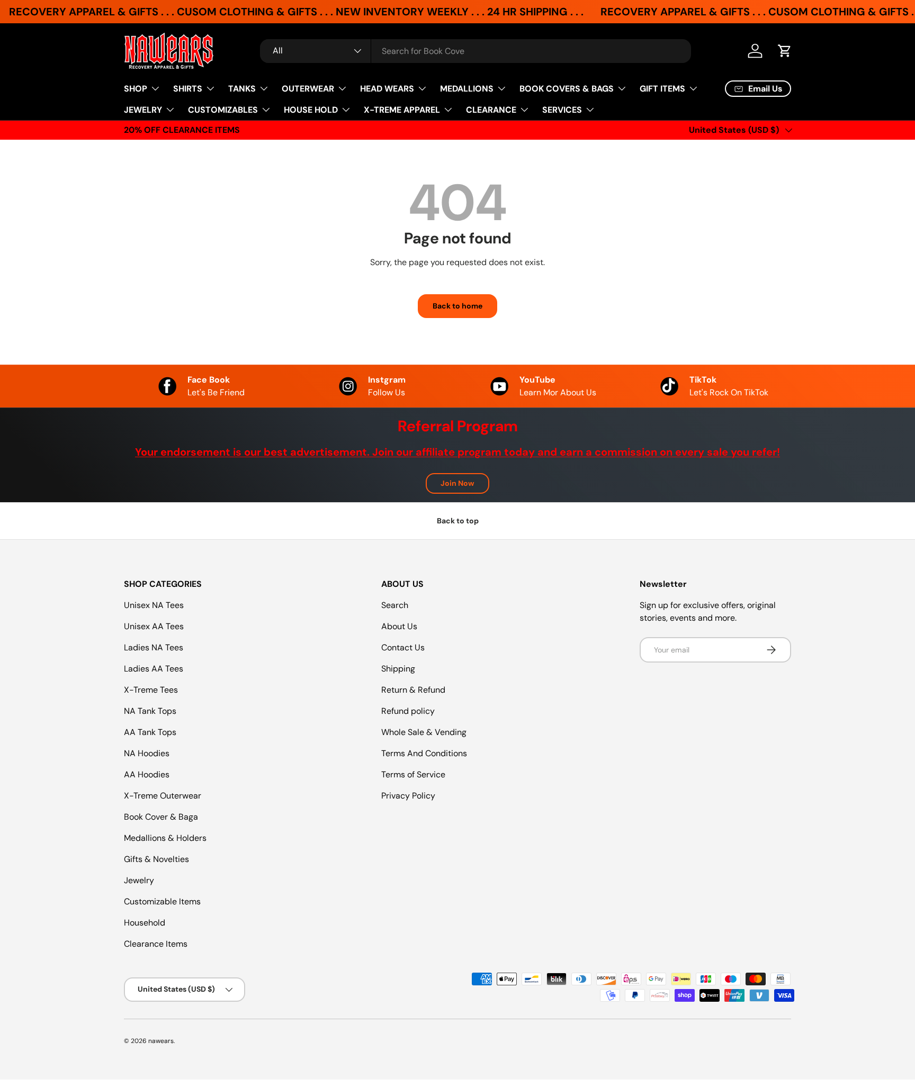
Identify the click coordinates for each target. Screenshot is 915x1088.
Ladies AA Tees (153, 668)
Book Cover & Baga (161, 816)
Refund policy (408, 711)
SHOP (135, 88)
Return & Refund (413, 689)
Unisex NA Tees (154, 605)
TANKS (242, 88)
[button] (784, 50)
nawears (161, 1041)
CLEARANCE (491, 109)
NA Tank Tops (150, 711)
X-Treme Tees (151, 689)
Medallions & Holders (165, 838)
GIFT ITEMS (662, 88)
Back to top (458, 520)
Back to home (457, 306)
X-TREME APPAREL (402, 109)
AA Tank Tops (150, 732)
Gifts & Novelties (156, 859)
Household (144, 922)
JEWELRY (143, 109)
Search (394, 605)
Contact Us (403, 647)
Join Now (457, 483)
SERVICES (562, 109)
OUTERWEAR (308, 88)
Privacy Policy (408, 795)
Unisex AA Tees (154, 626)
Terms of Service (413, 774)
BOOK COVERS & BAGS (566, 88)
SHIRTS (187, 88)
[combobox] (475, 51)
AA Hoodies (146, 774)
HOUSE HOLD (311, 109)
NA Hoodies (146, 753)
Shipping (398, 668)
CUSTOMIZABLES (223, 109)
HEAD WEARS (387, 88)
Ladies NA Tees (153, 647)
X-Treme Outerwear (162, 795)
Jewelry (139, 880)
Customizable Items (162, 901)
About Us (399, 626)
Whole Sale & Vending (424, 732)
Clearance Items (155, 943)
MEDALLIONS (467, 88)
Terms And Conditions (424, 753)
